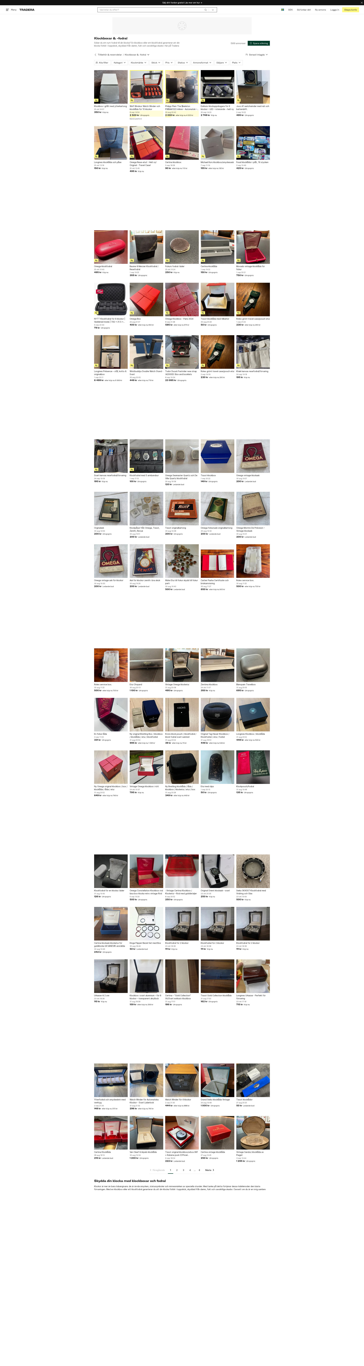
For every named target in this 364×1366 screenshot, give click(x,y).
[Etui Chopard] (146, 665)
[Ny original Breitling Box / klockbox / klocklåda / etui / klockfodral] (146, 714)
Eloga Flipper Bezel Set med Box (145, 943)
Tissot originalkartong (175, 528)
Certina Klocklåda (102, 1152)
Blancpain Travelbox (246, 684)
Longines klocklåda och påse (107, 162)
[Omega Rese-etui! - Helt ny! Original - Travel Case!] (146, 143)
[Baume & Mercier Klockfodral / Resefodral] (146, 247)
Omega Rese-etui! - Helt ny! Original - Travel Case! (143, 163)
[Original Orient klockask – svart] (217, 871)
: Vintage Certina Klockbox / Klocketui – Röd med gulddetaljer (181, 892)
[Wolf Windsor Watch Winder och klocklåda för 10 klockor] (146, 87)
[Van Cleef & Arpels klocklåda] (146, 1133)
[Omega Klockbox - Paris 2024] (182, 299)
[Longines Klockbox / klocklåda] (253, 714)
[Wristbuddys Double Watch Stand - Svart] (146, 352)
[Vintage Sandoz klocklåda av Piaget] (253, 1133)
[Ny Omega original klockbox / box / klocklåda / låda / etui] (111, 767)
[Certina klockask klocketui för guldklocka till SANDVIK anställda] (111, 923)
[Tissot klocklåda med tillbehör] (217, 299)
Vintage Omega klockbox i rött (144, 786)
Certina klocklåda (209, 266)
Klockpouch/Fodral (245, 786)
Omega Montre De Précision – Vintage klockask (250, 529)
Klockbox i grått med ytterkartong (110, 106)
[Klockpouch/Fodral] (253, 767)
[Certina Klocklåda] (111, 1133)
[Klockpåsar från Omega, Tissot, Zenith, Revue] (146, 508)
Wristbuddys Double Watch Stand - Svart (146, 372)
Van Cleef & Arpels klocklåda (143, 1152)
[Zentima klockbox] (217, 665)
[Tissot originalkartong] (182, 508)
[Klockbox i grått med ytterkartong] (111, 87)
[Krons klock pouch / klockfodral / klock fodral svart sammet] (182, 714)
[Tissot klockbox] (217, 456)
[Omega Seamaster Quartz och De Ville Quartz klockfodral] (182, 456)
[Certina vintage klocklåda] (217, 1133)
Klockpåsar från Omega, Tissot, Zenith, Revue (145, 529)
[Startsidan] (26, 9)
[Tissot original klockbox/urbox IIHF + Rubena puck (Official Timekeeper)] (182, 1133)
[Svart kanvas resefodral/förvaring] (111, 456)
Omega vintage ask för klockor (108, 580)
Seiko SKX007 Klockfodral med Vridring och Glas (251, 892)
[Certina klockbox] (182, 143)
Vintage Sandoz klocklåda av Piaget (250, 1153)
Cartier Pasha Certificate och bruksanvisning (215, 582)
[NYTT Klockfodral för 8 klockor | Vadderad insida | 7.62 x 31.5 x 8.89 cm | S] (111, 299)
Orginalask (99, 528)
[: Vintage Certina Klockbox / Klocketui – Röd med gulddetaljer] (182, 871)
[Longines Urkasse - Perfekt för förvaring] (253, 976)
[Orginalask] (111, 508)
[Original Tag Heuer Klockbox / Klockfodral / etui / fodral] (217, 714)
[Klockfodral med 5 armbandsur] (146, 456)
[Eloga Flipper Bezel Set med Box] (146, 923)
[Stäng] (361, 2)
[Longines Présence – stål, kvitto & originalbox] (111, 352)
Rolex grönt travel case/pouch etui (253, 319)
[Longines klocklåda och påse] (111, 143)
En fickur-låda (100, 734)
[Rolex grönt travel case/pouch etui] (253, 299)
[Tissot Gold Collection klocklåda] (217, 976)
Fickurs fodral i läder (174, 266)
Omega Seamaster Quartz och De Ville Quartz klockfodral (181, 477)
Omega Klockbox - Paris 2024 (179, 319)
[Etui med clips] (217, 767)
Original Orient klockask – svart (215, 890)
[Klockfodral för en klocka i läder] (111, 871)
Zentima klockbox (209, 684)
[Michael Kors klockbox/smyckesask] (217, 143)
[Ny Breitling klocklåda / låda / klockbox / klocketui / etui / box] (182, 767)
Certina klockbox (173, 162)
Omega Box (135, 319)
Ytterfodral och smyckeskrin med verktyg (110, 1101)
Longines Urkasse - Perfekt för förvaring (251, 997)
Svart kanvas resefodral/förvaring (110, 475)
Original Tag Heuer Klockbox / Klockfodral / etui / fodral (215, 735)
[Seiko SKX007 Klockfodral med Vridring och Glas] (253, 871)
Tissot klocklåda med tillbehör (215, 319)
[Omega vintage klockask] (253, 456)
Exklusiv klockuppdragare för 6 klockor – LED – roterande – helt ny (217, 107)
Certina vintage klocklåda (213, 1152)
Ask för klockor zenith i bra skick (145, 580)
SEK (290, 10)
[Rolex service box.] (253, 561)
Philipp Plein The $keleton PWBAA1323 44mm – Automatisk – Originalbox (181, 108)
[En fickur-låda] (111, 714)
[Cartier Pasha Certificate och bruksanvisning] (217, 561)
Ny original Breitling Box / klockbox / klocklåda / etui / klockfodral (146, 735)
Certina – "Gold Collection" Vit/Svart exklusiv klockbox (178, 997)
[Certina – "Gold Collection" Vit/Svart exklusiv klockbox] (182, 976)
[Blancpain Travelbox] (253, 665)
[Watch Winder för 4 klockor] (182, 1080)
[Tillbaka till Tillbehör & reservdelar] (95, 55)
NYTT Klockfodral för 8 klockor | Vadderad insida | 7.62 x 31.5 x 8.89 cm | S (109, 320)
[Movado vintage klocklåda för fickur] (253, 247)
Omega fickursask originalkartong (216, 528)
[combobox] (153, 9)
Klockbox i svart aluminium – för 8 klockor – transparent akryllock (145, 997)
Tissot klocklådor (244, 1099)
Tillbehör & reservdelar (110, 54)
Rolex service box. (245, 580)
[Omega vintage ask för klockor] (111, 561)
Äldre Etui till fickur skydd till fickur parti (181, 582)
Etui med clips (207, 786)
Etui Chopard (136, 684)
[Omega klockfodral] (111, 247)
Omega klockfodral (103, 266)
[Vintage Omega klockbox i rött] (146, 767)
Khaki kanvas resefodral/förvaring (252, 371)
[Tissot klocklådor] (253, 1080)
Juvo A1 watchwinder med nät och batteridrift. (252, 107)
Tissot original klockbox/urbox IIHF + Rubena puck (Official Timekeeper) (181, 1154)
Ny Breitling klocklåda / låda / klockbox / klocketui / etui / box (180, 788)
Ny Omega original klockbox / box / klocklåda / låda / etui (110, 788)
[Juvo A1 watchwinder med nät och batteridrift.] (253, 87)
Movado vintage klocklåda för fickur (250, 267)
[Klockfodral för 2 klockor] (182, 923)
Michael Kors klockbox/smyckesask (217, 162)
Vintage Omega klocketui (177, 684)
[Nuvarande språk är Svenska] (282, 9)
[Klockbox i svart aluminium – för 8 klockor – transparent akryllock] (146, 976)
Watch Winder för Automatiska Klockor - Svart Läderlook (144, 1101)
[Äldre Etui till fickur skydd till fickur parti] (182, 561)
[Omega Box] (146, 299)
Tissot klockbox (208, 475)
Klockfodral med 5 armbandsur (144, 475)
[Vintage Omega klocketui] (182, 665)
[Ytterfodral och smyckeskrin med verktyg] (111, 1080)
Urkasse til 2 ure (101, 995)
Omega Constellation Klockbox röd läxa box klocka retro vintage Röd (146, 892)
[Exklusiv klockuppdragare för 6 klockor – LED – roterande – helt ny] (217, 87)
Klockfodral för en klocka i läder (109, 890)
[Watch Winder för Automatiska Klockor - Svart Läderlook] (146, 1080)
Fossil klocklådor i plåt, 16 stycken (252, 162)
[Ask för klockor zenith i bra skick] (146, 561)
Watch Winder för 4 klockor (178, 1099)
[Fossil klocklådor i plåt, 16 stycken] (253, 143)
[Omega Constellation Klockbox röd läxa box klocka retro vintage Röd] (146, 871)
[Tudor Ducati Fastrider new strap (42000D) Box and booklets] (182, 352)
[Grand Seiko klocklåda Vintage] (217, 1080)
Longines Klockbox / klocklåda (250, 734)
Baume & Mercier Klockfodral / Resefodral (144, 267)
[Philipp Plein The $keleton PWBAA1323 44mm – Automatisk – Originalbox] (182, 87)
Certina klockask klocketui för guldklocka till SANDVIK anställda (109, 944)
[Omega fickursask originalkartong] (217, 508)
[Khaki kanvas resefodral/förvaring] (253, 352)
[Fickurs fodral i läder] (182, 247)
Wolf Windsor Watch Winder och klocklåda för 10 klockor (145, 107)
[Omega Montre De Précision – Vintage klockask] (253, 508)
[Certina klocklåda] (217, 247)
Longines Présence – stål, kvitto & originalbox (110, 372)
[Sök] (205, 9)
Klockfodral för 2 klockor (177, 943)
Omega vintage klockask (247, 475)
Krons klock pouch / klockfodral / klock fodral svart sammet (180, 735)
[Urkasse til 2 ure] (111, 976)
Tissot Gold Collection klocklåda (216, 995)
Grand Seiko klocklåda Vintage (215, 1099)
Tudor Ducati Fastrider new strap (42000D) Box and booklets (181, 372)
